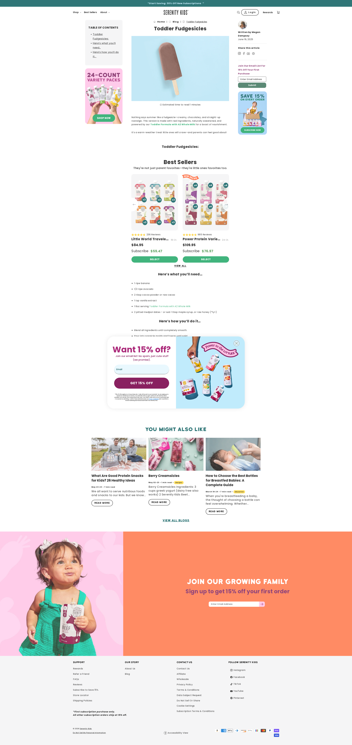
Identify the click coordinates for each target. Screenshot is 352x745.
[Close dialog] (236, 343)
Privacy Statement (154, 399)
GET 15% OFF (141, 383)
